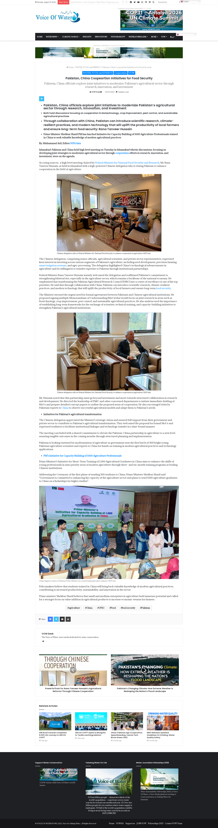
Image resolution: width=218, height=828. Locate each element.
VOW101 (120, 823)
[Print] (68, 619)
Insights (87, 37)
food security (163, 288)
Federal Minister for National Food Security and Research (127, 162)
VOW (163, 37)
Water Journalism (137, 37)
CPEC (101, 607)
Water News (51, 37)
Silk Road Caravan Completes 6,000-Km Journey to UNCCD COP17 (53, 735)
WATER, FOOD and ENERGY (88, 67)
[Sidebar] (150, 2)
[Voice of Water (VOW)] (58, 16)
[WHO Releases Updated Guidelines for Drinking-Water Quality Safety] (163, 721)
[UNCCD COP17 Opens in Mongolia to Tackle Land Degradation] (91, 721)
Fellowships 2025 (155, 823)
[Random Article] (146, 2)
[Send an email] (101, 92)
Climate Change (70, 37)
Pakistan (145, 607)
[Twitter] (135, 2)
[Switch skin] (153, 2)
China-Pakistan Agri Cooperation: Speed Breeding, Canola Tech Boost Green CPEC (127, 735)
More (153, 37)
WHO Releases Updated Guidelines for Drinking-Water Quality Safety (161, 735)
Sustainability (118, 37)
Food (113, 607)
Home (71, 67)
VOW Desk (95, 92)
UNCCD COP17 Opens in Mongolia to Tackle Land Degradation (90, 733)
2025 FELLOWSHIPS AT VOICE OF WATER (109, 46)
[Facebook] (131, 2)
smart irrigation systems (52, 265)
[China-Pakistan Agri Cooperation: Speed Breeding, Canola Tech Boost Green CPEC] (127, 721)
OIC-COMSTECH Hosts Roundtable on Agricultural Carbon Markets (100, 2)
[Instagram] (142, 2)
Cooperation (120, 72)
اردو (172, 37)
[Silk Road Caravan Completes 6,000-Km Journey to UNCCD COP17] (55, 721)
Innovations (101, 37)
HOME (39, 37)
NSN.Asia (75, 143)
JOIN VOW (141, 823)
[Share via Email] (62, 619)
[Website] (43, 641)
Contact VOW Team (173, 823)
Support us (130, 823)
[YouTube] (138, 2)
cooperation (122, 152)
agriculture (74, 607)
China (65, 407)
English (182, 34)
